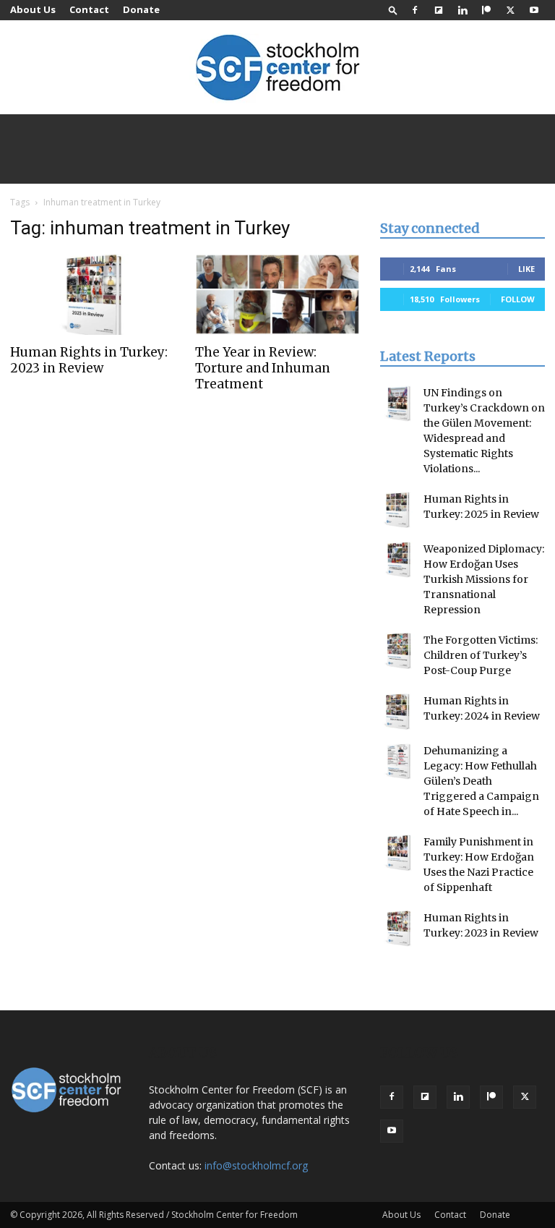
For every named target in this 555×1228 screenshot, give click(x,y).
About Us (33, 9)
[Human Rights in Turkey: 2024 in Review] (398, 712)
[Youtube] (534, 10)
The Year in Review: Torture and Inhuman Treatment (262, 368)
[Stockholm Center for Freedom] (277, 68)
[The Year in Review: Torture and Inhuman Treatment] (277, 294)
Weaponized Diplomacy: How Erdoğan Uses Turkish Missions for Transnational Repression (483, 579)
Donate (141, 9)
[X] (510, 10)
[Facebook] (415, 10)
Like (526, 268)
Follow (518, 299)
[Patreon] (486, 10)
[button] (393, 9)
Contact (89, 9)
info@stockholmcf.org (256, 1165)
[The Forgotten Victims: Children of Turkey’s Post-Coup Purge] (398, 651)
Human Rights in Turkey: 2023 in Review (89, 360)
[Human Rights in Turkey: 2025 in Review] (398, 510)
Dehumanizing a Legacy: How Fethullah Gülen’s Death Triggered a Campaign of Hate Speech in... (481, 781)
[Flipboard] (438, 10)
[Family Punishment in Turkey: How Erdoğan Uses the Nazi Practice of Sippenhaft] (398, 853)
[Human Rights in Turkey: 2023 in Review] (92, 294)
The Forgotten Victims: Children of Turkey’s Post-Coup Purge (480, 655)
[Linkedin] (462, 10)
